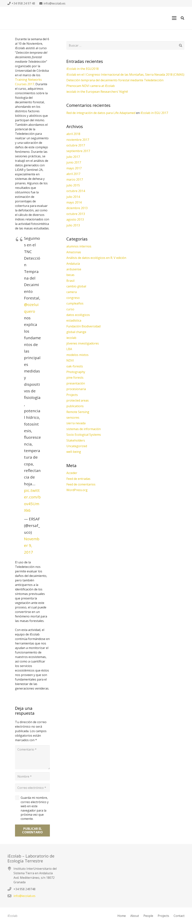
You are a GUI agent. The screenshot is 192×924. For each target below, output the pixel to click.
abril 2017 (73, 174)
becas (70, 275)
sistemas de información (83, 429)
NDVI (70, 360)
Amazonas (73, 252)
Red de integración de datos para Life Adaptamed (100, 113)
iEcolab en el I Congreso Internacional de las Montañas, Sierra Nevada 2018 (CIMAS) (125, 74)
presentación (75, 383)
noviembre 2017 (77, 140)
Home (121, 916)
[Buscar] (182, 18)
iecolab (71, 338)
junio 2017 (73, 162)
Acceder (71, 473)
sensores (72, 417)
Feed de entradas (78, 479)
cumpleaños (74, 303)
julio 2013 (73, 225)
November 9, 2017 (31, 545)
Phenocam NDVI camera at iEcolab (90, 86)
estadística (73, 320)
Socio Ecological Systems (83, 435)
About (134, 916)
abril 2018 (73, 134)
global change (76, 332)
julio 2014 (73, 197)
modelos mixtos (77, 355)
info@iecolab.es (24, 896)
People (148, 916)
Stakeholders (75, 440)
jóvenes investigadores (82, 343)
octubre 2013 (75, 214)
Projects (72, 395)
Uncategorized (76, 446)
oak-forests (74, 366)
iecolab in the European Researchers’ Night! (97, 92)
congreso (73, 298)
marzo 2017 (74, 179)
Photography (75, 372)
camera (71, 292)
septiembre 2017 (78, 151)
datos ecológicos (78, 315)
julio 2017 (73, 157)
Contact (179, 916)
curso (70, 309)
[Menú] (174, 18)
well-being (73, 452)
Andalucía (73, 264)
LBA (69, 349)
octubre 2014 (75, 191)
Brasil (70, 281)
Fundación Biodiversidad (83, 326)
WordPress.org (77, 490)
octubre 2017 (75, 145)
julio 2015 (73, 185)
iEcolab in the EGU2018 (82, 69)
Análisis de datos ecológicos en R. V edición (96, 258)
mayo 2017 (74, 168)
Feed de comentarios (80, 484)
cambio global (76, 286)
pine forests (74, 377)
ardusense (73, 269)
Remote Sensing (77, 412)
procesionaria (76, 389)
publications (75, 406)
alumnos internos (78, 246)
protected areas (77, 400)
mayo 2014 (74, 202)
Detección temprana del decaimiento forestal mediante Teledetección (115, 80)
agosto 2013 (75, 219)
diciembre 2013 (77, 208)
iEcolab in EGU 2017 (154, 113)
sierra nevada (76, 423)
